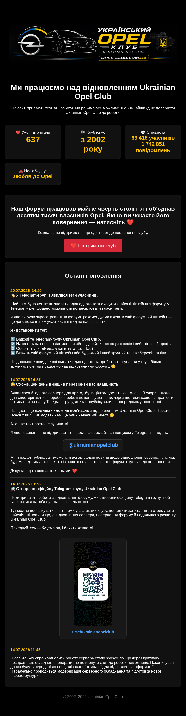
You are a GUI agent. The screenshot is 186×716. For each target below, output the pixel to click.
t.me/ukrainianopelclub (93, 632)
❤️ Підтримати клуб (93, 245)
